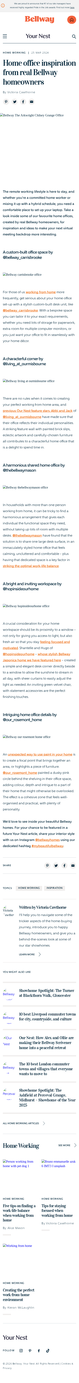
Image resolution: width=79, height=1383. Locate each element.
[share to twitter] (14, 101)
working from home (41, 292)
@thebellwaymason (27, 535)
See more (64, 1145)
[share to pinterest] (6, 101)
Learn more (27, 954)
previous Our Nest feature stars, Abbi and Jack (38, 411)
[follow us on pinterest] (30, 1350)
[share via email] (31, 101)
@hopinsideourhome (18, 654)
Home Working (29, 888)
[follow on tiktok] (47, 1350)
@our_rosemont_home (20, 773)
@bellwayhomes (47, 840)
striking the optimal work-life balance (31, 566)
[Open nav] (5, 36)
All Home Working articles (21, 1123)
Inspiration (55, 888)
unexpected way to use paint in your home (40, 754)
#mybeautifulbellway (47, 846)
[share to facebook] (23, 101)
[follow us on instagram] (21, 1350)
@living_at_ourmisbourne (22, 417)
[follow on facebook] (38, 1350)
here (72, 8)
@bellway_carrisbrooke (20, 310)
